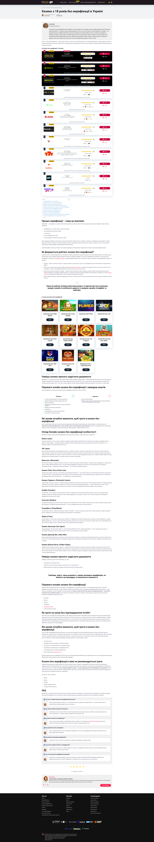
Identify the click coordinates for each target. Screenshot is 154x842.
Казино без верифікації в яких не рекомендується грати (55, 215)
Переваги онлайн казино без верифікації (51, 211)
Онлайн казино (63, 2)
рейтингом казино (60, 258)
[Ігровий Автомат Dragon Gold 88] (68, 336)
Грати (105, 53)
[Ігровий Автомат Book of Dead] (50, 336)
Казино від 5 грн (94, 811)
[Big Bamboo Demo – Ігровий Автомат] (86, 361)
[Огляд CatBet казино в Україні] (48, 179)
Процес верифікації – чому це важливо (51, 201)
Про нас (43, 798)
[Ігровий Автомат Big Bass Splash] (104, 336)
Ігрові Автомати (101, 2)
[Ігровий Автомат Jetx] (104, 311)
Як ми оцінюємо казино (46, 813)
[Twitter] (45, 785)
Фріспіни (67, 805)
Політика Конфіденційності (47, 803)
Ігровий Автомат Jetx (104, 314)
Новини (67, 811)
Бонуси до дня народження (96, 813)
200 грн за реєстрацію (95, 803)
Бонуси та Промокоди (74, 2)
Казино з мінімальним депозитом (88, 2)
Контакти (43, 807)
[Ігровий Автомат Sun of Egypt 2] (86, 336)
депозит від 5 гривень (94, 721)
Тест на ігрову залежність (46, 811)
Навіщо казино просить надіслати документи (52, 204)
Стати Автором (106, 785)
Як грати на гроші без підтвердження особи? (52, 212)
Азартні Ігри (68, 798)
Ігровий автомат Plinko (86, 314)
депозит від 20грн (57, 652)
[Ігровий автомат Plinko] (86, 311)
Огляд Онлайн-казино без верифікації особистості (53, 208)
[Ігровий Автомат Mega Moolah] (50, 311)
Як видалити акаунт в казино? (47, 805)
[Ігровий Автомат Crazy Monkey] (68, 311)
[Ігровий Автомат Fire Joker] (68, 361)
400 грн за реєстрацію (95, 798)
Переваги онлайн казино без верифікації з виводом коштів (54, 205)
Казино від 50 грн (94, 805)
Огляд (105, 56)
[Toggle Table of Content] (68, 199)
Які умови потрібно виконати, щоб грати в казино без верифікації (56, 207)
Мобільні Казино (69, 809)
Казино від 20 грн (94, 807)
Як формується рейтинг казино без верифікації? (52, 202)
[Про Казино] (47, 2)
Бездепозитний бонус (70, 801)
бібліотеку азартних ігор (76, 267)
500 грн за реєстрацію (95, 801)
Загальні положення (45, 801)
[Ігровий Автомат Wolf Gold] (50, 361)
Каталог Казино (69, 803)
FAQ (44, 217)
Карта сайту (44, 809)
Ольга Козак (47, 15)
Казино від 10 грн (94, 809)
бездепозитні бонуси (48, 606)
